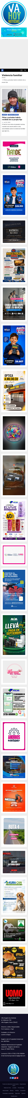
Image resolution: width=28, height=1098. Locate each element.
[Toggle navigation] (21, 70)
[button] (25, 70)
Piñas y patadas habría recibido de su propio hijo (12, 118)
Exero (14, 1085)
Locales (4, 114)
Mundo (12, 1090)
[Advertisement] (14, 54)
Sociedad (22, 1090)
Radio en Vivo (7, 1088)
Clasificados (14, 1096)
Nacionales (5, 1090)
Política (17, 1090)
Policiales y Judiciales (13, 114)
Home (3, 77)
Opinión (23, 1093)
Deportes (17, 1093)
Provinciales (21, 1088)
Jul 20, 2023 (7, 122)
